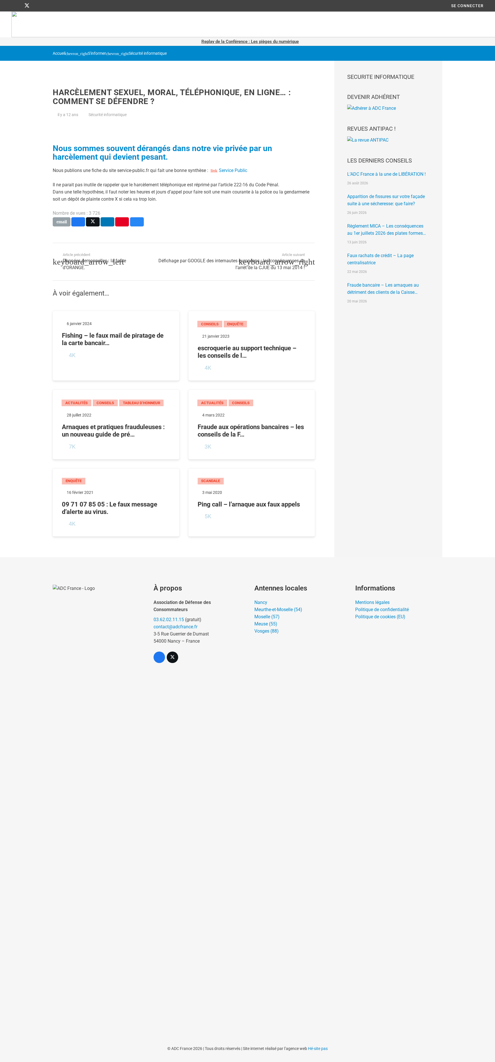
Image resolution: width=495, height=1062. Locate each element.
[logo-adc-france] (96, 800)
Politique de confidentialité (382, 609)
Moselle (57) (267, 616)
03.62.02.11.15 (169, 619)
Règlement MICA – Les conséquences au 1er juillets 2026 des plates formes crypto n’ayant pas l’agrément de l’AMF (386, 230)
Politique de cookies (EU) (380, 616)
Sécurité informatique (148, 53)
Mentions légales (372, 602)
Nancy (260, 602)
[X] (27, 6)
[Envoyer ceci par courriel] (61, 221)
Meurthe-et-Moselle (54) (278, 609)
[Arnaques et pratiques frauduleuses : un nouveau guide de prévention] (116, 424)
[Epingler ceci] (122, 221)
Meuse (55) (265, 624)
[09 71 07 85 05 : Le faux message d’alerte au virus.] (116, 503)
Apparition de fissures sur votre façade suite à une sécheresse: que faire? (386, 200)
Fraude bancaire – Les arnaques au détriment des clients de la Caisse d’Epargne (383, 289)
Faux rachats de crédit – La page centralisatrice (380, 259)
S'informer (97, 53)
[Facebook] (16, 6)
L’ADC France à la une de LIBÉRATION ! (386, 174)
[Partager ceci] (78, 221)
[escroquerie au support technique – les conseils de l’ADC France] (251, 346)
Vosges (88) (266, 631)
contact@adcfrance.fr (175, 626)
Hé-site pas (318, 1048)
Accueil (59, 53)
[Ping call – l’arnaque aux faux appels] (251, 503)
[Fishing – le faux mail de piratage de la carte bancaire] (116, 346)
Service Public (233, 170)
